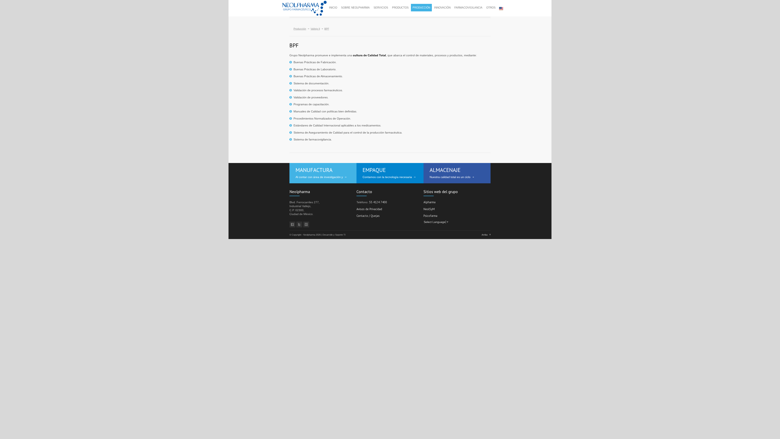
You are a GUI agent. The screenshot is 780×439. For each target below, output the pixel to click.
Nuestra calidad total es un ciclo (450, 177)
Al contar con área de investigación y (319, 177)
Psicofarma (430, 215)
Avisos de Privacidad (369, 209)
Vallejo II (315, 28)
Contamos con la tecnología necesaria (387, 177)
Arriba (485, 235)
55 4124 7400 (378, 202)
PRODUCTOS (400, 7)
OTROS (491, 7)
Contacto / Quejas (368, 215)
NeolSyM (429, 209)
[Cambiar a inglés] (500, 8)
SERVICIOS (381, 7)
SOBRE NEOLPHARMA (355, 7)
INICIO (333, 7)
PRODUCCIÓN (421, 7)
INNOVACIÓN (442, 7)
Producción (300, 28)
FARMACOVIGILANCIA (468, 7)
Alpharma (430, 202)
